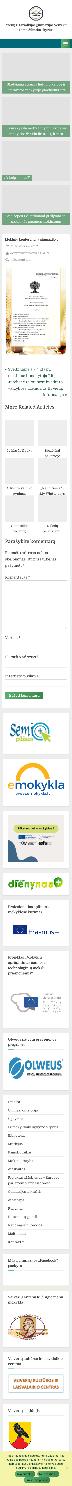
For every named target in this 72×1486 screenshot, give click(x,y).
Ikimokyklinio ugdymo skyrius (33, 1127)
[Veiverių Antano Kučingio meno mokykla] (28, 1340)
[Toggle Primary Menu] (65, 43)
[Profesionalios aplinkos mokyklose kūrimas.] (36, 929)
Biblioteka (16, 1135)
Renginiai (15, 1208)
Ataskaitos (16, 1169)
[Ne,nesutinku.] (67, 1468)
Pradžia (14, 1102)
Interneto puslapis (22, 676)
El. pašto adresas (21, 657)
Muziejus (15, 1144)
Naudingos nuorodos (25, 1225)
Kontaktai (16, 1242)
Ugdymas (15, 1119)
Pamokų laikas (20, 1152)
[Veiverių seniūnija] (20, 1449)
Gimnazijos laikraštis (24, 1192)
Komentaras (17, 577)
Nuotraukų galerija (23, 1217)
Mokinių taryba (20, 1161)
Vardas (12, 637)
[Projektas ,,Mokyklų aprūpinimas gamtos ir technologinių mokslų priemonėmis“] (36, 1001)
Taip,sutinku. (25, 1474)
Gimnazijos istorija (23, 1110)
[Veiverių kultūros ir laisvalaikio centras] (36, 1392)
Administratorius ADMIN (29, 253)
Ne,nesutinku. (48, 1474)
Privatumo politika (37, 1480)
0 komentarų (21, 260)
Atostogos (16, 1200)
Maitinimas (17, 1234)
